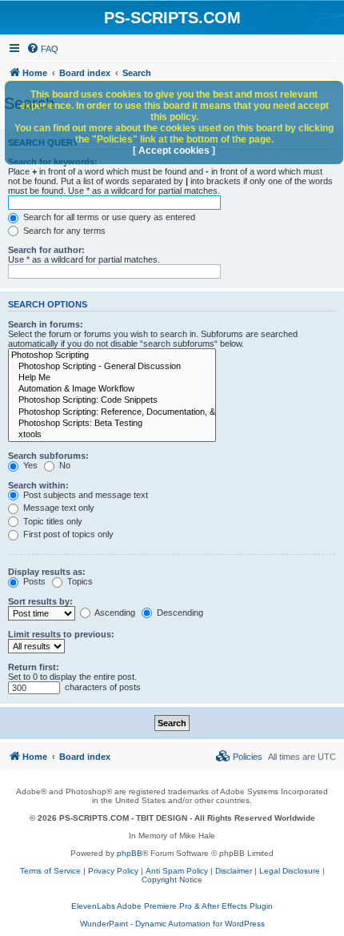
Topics (79, 581)
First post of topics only (67, 534)
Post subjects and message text (84, 495)
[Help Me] (112, 378)
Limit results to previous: (61, 634)
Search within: (38, 485)
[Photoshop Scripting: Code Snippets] (112, 400)
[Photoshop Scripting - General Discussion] (112, 366)
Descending (178, 612)
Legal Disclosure (289, 870)
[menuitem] (42, 48)
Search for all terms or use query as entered (108, 217)
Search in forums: (45, 324)
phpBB (129, 853)
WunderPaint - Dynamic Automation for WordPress (172, 923)
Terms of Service (50, 870)
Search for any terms (63, 230)
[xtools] (112, 434)
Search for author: (46, 250)
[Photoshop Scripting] (112, 355)
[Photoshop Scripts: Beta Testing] (112, 423)
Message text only (57, 507)
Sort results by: (40, 601)
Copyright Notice (172, 879)
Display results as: (47, 571)
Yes (29, 465)
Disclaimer (233, 870)
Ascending (114, 612)
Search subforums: (48, 455)
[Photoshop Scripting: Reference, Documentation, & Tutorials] (112, 412)
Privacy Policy (113, 870)
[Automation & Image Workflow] (112, 389)
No (63, 465)
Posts (33, 581)
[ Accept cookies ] (174, 150)
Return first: (33, 667)
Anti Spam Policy (177, 870)
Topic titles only (51, 521)
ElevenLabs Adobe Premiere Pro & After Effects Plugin (172, 906)
